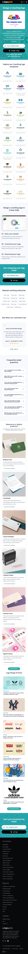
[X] (5, 941)
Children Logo (6, 301)
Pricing (4, 909)
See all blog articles (13, 809)
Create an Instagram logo (8, 874)
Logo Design (5, 846)
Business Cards (6, 851)
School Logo (10, 307)
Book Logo (13, 304)
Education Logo (5, 304)
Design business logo (7, 902)
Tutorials (5, 907)
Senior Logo (6, 298)
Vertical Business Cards (8, 858)
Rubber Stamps (6, 862)
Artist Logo (6, 295)
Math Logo (14, 301)
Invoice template (6, 869)
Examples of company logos (9, 886)
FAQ (3, 921)
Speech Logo (22, 301)
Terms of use (15, 948)
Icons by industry (6, 891)
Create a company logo (8, 895)
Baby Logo (21, 298)
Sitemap (21, 948)
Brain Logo (14, 295)
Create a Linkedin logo (8, 878)
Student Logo (18, 307)
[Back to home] (8, 2)
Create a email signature (8, 867)
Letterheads (5, 853)
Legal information (6, 948)
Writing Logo (14, 298)
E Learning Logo (22, 304)
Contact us (5, 923)
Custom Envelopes (7, 860)
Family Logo (21, 295)
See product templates (9, 468)
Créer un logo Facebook (8, 871)
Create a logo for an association (10, 900)
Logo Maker (5, 844)
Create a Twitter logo (7, 876)
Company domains (7, 888)
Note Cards (5, 856)
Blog (4, 911)
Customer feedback (7, 904)
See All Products (6, 865)
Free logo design (6, 893)
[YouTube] (8, 941)
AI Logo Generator (7, 849)
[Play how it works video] (14, 222)
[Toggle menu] (26, 2)
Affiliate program (6, 919)
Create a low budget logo (8, 897)
